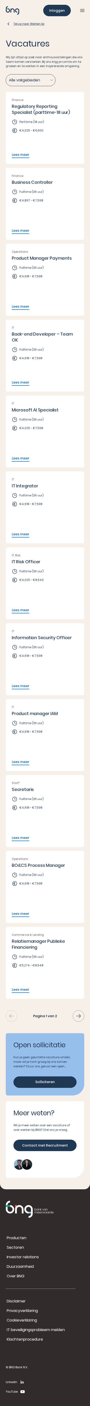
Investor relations (23, 1257)
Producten (16, 1238)
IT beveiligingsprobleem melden (36, 1329)
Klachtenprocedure (25, 1339)
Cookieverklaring (22, 1320)
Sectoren (15, 1247)
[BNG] (12, 10)
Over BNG (15, 1276)
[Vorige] (11, 1016)
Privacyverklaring (22, 1310)
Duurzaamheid (20, 1266)
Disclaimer (16, 1301)
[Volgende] (78, 1016)
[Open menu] (82, 10)
